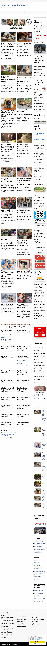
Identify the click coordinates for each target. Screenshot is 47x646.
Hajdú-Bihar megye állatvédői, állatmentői (7, 381)
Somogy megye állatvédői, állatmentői (7, 406)
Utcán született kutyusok (44, 445)
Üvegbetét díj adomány (21, 626)
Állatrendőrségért (20, 623)
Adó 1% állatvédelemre (14, 5)
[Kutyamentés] (37, 489)
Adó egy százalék (35, 621)
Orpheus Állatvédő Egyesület (23, 365)
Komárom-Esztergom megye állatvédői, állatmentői (23, 389)
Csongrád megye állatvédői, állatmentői (23, 357)
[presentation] (36, 407)
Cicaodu (43, 475)
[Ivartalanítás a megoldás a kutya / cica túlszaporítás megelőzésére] (37, 410)
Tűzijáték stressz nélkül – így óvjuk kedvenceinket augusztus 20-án (24, 44)
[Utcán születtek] (37, 503)
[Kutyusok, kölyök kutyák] (37, 453)
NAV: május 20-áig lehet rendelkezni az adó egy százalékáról (6, 336)
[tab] (36, 407)
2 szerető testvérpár (38, 541)
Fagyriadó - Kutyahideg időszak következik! (7, 305)
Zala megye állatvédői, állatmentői (23, 423)
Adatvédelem (9, 644)
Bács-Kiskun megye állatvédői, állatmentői (7, 331)
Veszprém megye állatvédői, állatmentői (7, 423)
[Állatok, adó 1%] (37, 496)
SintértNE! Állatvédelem (21, 621)
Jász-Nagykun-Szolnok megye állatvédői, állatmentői (7, 389)
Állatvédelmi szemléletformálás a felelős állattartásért (7, 179)
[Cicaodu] (37, 475)
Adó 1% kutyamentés (21, 624)
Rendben (37, 641)
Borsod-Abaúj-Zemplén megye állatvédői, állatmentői (23, 348)
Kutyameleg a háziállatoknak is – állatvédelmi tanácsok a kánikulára (8, 78)
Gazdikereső (34, 616)
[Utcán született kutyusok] (37, 443)
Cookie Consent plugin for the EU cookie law (37, 643)
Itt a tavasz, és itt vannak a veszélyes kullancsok (24, 179)
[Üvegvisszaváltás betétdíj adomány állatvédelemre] (40, 217)
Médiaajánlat (14, 644)
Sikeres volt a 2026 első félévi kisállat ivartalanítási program (24, 79)
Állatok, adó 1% (43, 497)
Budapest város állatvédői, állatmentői (7, 357)
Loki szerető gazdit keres (39, 543)
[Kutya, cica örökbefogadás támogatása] (37, 462)
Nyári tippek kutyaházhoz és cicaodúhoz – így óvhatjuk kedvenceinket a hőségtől (8, 113)
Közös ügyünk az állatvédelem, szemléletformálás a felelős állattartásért (23, 243)
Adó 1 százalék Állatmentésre (38, 619)
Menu (24, 12)
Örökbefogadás (20, 617)
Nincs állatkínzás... (38, 596)
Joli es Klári (36, 545)
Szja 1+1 (34, 623)
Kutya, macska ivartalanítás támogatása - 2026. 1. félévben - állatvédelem (8, 273)
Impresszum (3, 644)
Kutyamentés (43, 489)
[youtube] (45, 1)
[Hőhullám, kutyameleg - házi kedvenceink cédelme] (37, 428)
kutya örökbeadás (38, 546)
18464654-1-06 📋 (17, 27)
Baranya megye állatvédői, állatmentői (23, 331)
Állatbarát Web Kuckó (21, 619)
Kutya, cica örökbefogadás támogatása (44, 466)
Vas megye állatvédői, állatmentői (23, 415)
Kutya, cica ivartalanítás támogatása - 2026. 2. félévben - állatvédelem (8, 44)
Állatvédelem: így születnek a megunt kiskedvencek (22, 305)
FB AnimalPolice (35, 617)
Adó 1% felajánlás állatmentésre (22, 110)
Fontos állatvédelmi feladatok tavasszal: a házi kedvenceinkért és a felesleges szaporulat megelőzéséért (8, 148)
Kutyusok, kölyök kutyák (43, 454)
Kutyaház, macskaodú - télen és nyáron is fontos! (24, 272)
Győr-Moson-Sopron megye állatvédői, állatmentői (23, 372)
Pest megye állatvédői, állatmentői (23, 398)
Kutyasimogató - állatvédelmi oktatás (7, 211)
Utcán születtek (43, 505)
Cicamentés (19, 363)
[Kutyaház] (37, 482)
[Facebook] (42, 1)
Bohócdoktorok (35, 624)
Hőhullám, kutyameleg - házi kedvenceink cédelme (39, 568)
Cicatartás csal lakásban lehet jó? (8, 432)
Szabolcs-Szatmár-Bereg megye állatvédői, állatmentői (24, 407)
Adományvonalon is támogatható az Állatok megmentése (24, 210)
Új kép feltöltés (41, 524)
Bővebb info (37, 639)
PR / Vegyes (4, 430)
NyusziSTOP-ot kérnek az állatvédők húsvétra (24, 145)
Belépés (12, 0)
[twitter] (43, 1)
